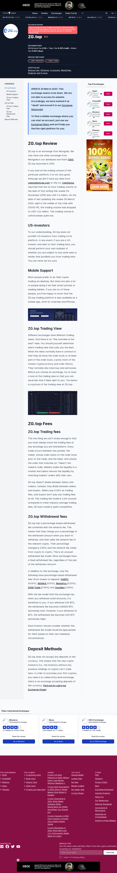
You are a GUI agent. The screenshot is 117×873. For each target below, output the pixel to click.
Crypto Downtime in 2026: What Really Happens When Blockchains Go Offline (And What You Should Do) (58, 806)
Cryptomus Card (33, 775)
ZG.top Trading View (12, 99)
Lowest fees (76, 778)
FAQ (97, 775)
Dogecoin (32, 73)
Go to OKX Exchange (98, 741)
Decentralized (77, 775)
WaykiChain (66, 70)
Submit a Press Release (105, 820)
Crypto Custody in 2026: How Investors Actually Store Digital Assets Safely (58, 820)
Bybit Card (30, 778)
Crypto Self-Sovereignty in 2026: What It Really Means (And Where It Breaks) (58, 791)
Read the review (18, 736)
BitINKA (42, 583)
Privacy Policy (101, 782)
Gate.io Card (31, 782)
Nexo (94, 121)
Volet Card (30, 786)
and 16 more (42, 73)
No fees (74, 782)
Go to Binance (19, 741)
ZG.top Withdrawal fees (10, 114)
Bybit (94, 91)
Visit (108, 94)
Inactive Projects (102, 793)
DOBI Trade (34, 587)
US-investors (11, 91)
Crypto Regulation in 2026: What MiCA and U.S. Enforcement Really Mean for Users (58, 832)
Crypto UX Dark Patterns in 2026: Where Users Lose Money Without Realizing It (58, 779)
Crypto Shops (77, 793)
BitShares (45, 70)
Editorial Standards (103, 804)
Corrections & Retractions (101, 809)
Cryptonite (55, 70)
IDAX (71, 159)
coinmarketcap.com (39, 182)
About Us (99, 797)
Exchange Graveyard (104, 789)
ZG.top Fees (9, 103)
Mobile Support (12, 94)
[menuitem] (35, 13)
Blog (97, 786)
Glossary (99, 778)
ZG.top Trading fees (12, 107)
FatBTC (65, 579)
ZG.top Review (10, 88)
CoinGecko (68, 182)
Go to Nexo (58, 741)
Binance (96, 112)
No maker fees (77, 789)
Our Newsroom (102, 800)
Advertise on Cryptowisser (101, 815)
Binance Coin (33, 70)
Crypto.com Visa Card (35, 789)
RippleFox (61, 583)
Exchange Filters (40, 124)
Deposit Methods (11, 119)
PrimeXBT (96, 101)
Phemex (96, 130)
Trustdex (60, 587)
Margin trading (77, 786)
